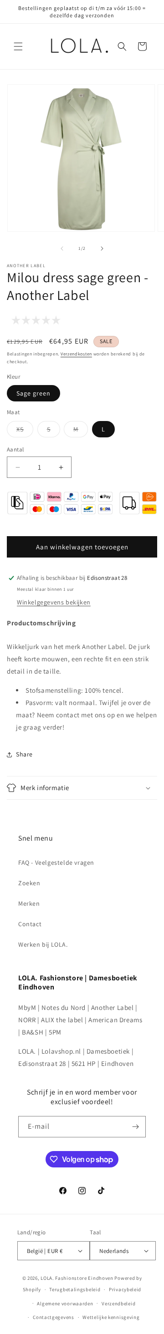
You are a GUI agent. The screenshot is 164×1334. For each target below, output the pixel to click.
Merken (29, 903)
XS (24, 431)
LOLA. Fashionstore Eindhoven (77, 1278)
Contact (29, 924)
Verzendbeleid (118, 1303)
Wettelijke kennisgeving (110, 1317)
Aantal (15, 449)
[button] (18, 46)
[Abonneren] (135, 1126)
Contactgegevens (53, 1317)
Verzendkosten (76, 354)
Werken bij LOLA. (43, 944)
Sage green (33, 393)
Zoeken (29, 883)
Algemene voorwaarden (65, 1303)
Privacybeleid (125, 1289)
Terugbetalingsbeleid (74, 1289)
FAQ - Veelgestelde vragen (56, 862)
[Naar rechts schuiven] (102, 248)
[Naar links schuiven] (62, 248)
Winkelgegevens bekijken (54, 602)
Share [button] (24, 754)
